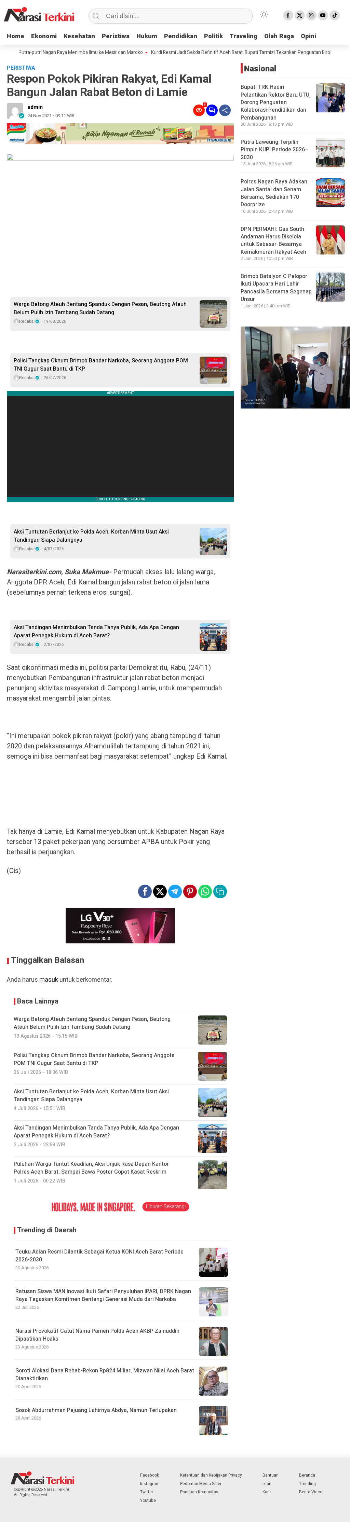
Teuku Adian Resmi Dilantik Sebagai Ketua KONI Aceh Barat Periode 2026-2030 (99, 1256)
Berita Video (310, 1492)
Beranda (307, 1475)
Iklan (266, 1484)
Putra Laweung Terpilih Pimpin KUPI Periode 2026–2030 (274, 150)
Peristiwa (116, 36)
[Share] (225, 110)
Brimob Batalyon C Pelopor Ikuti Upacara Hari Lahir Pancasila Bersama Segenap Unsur (276, 287)
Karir (266, 1492)
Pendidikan (180, 36)
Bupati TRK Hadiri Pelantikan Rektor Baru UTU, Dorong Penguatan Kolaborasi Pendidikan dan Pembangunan (276, 102)
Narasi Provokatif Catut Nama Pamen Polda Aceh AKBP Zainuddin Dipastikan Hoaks (97, 1335)
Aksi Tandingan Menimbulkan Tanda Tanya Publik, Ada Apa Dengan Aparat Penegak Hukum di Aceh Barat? (96, 631)
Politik (213, 36)
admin (35, 107)
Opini (308, 36)
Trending (307, 1484)
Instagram (150, 1484)
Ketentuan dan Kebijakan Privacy (211, 1475)
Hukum (146, 36)
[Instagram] (311, 15)
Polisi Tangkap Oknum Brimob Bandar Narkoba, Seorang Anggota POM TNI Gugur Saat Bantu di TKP (101, 365)
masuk (48, 979)
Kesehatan (79, 36)
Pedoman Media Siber (200, 1484)
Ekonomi (44, 36)
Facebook (149, 1475)
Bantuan (270, 1475)
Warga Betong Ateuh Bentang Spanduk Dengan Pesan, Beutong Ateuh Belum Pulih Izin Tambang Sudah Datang (100, 308)
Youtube (148, 1500)
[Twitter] (300, 15)
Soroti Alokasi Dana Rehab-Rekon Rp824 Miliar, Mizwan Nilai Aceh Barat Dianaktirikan (104, 1375)
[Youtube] (323, 15)
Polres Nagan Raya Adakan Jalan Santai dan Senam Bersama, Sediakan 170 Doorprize (274, 193)
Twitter (146, 1492)
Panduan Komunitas (199, 1492)
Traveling (243, 36)
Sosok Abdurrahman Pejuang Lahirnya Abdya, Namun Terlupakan (96, 1410)
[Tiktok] (334, 15)
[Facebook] (288, 15)
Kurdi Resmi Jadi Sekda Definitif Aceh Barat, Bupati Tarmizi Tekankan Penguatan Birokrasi (221, 52)
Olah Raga (279, 36)
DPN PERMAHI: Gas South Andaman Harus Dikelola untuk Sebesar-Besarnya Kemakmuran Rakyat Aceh (273, 240)
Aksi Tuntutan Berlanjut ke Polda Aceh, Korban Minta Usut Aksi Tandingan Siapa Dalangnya (91, 536)
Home (15, 36)
